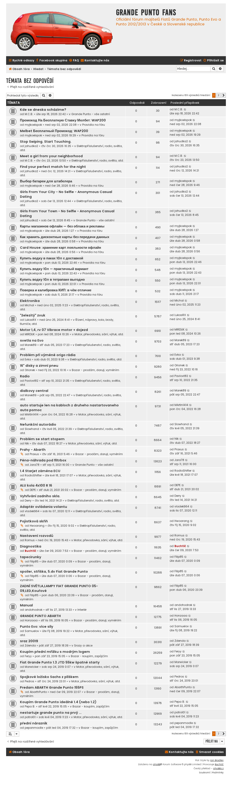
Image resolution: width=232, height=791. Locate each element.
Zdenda (30, 645)
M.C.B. (29, 114)
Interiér (82, 610)
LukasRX (30, 320)
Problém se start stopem (42, 439)
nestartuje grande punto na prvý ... (51, 712)
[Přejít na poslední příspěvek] (185, 109)
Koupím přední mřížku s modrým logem (55, 651)
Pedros (29, 681)
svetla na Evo (32, 340)
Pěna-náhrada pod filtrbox (43, 460)
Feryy (28, 656)
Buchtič (30, 551)
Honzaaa (31, 620)
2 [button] (218, 95)
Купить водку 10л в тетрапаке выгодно (52, 279)
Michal (29, 305)
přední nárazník (33, 723)
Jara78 (34, 465)
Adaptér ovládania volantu (43, 506)
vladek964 (32, 511)
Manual (26, 605)
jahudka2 (31, 146)
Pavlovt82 (31, 381)
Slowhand (32, 429)
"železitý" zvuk (32, 315)
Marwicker (32, 667)
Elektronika (30, 301)
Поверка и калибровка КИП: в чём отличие (55, 290)
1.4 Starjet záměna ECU (40, 471)
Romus (30, 540)
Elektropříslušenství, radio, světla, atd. (98, 160)
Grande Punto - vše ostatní (90, 114)
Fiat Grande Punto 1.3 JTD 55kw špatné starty (60, 662)
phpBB (156, 764)
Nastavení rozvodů (36, 535)
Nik (27, 443)
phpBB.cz (218, 768)
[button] (223, 95)
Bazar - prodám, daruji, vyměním (95, 370)
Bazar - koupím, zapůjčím (89, 656)
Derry (28, 500)
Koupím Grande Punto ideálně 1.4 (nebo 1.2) (58, 702)
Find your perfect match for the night (53, 166)
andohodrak (33, 610)
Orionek (30, 370)
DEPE (33, 490)
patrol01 (30, 717)
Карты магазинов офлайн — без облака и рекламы (62, 226)
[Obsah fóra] (61, 31)
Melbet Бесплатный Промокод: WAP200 (54, 131)
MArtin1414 (32, 414)
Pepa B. (30, 706)
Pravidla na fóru (93, 125)
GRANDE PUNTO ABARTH (40, 616)
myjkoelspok (33, 125)
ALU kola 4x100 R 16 (36, 485)
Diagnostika (30, 546)
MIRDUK (30, 334)
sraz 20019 (29, 641)
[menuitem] (51, 61)
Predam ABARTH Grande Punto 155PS (52, 687)
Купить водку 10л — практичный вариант (54, 269)
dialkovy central (34, 390)
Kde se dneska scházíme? (43, 109)
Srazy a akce (83, 645)
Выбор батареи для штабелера (46, 181)
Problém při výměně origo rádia (47, 355)
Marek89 (30, 345)
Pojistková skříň (34, 521)
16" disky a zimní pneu (39, 365)
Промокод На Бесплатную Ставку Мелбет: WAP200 (63, 120)
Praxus (34, 454)
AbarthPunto (38, 692)
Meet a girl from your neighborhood (51, 156)
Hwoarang (37, 526)
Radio (25, 376)
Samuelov (32, 631)
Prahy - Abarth (33, 449)
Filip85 (34, 561)
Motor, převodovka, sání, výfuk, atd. (99, 334)
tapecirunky (30, 557)
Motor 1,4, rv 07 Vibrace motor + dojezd (54, 330)
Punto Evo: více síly (36, 626)
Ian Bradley (217, 760)
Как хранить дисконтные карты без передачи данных (64, 237)
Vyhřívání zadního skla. (40, 496)
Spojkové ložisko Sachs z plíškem (49, 677)
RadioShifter (33, 475)
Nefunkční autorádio (38, 424)
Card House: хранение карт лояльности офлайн (60, 247)
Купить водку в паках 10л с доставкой (51, 258)
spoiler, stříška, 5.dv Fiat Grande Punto (54, 571)
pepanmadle (34, 728)
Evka (28, 359)
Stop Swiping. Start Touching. (45, 141)
